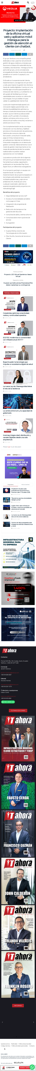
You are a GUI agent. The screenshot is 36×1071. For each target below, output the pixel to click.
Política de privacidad (25, 1044)
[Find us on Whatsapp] (17, 1049)
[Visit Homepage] (15, 2)
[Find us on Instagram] (14, 1049)
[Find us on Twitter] (4, 1049)
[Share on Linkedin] (12, 54)
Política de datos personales (20, 1046)
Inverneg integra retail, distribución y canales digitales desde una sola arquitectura (17, 437)
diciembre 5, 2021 (16, 50)
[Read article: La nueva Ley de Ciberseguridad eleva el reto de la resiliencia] (18, 376)
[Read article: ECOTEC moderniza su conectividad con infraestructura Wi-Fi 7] (18, 328)
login (9, 447)
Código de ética (5, 1046)
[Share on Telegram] (24, 54)
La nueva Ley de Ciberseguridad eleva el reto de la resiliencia (21, 516)
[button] (2, 1022)
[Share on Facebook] (6, 54)
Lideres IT (7, 309)
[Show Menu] (2, 2)
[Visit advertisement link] (18, 258)
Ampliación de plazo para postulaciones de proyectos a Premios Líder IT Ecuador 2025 (20, 490)
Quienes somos (5, 1044)
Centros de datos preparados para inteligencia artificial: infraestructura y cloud (22, 524)
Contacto (32, 1046)
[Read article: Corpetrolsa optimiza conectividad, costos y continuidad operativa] (18, 303)
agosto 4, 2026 (7, 317)
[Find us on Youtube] (11, 1049)
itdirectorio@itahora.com (8, 696)
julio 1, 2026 (7, 442)
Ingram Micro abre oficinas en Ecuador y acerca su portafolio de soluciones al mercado (21, 507)
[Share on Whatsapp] (18, 54)
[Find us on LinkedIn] (8, 1049)
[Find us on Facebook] (1, 1049)
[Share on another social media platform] (30, 54)
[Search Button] (28, 2)
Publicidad (14, 1044)
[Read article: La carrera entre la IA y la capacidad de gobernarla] (18, 401)
